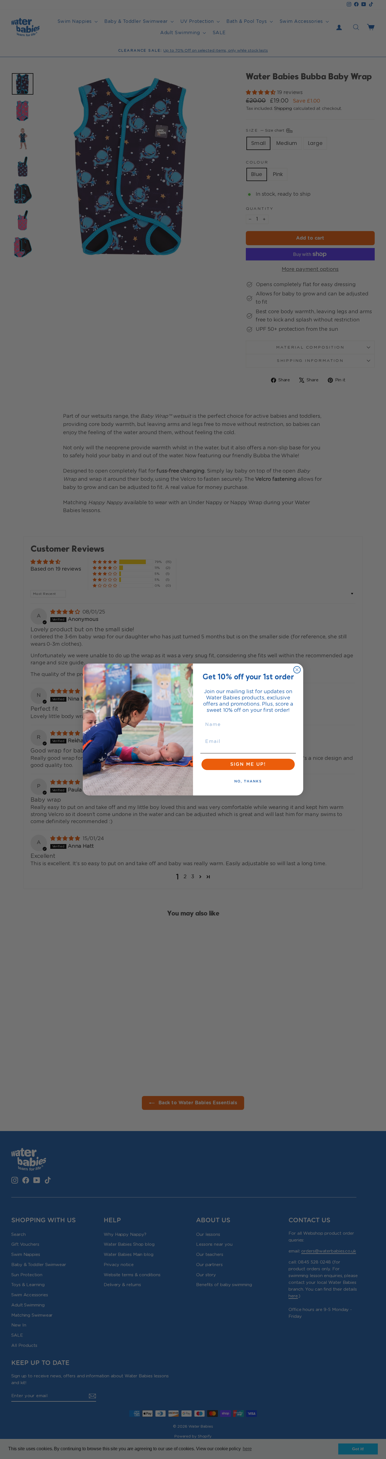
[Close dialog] (297, 669)
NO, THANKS (248, 781)
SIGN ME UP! (248, 764)
